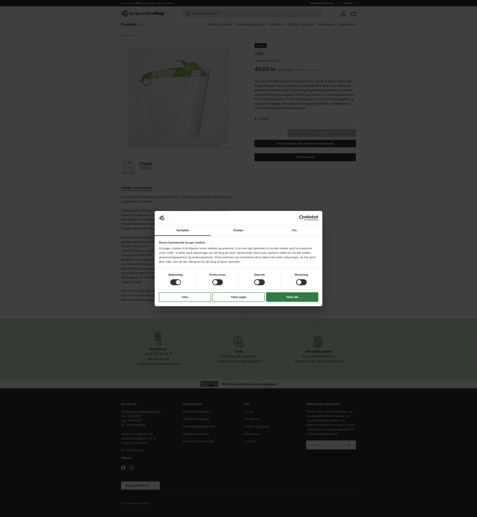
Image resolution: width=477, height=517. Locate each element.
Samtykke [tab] (182, 230)
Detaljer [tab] (238, 230)
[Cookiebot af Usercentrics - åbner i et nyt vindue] (302, 218)
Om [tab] (294, 230)
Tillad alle (292, 297)
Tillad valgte (238, 297)
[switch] (217, 282)
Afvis (185, 297)
